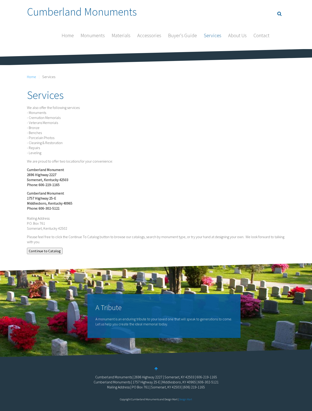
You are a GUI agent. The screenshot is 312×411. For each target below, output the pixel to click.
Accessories (149, 35)
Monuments (93, 35)
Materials (121, 35)
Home (68, 35)
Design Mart (185, 399)
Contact (262, 35)
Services (212, 35)
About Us (237, 35)
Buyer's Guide (182, 35)
